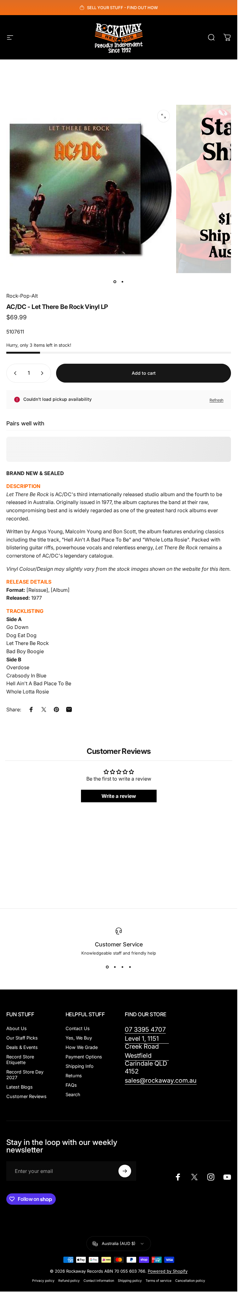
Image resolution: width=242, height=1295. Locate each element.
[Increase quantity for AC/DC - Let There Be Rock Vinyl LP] (43, 373)
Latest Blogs (19, 1087)
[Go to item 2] (122, 282)
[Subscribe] (124, 1171)
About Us (16, 1028)
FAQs (71, 1085)
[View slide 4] (130, 967)
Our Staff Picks (22, 1037)
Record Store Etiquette (20, 1059)
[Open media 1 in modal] (163, 116)
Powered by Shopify (167, 1271)
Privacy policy (43, 1281)
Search (73, 1094)
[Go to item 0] (115, 282)
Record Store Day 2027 (24, 1074)
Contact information (99, 1281)
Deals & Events (22, 1047)
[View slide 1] (107, 967)
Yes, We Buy (79, 1037)
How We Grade (82, 1047)
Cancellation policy (190, 1281)
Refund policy (69, 1281)
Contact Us (78, 1028)
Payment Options (84, 1056)
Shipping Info (80, 1066)
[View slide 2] (115, 967)
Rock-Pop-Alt (22, 296)
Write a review (118, 796)
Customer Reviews (26, 1096)
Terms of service (158, 1281)
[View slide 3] (122, 967)
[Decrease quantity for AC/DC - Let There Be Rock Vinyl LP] (14, 373)
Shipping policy (130, 1281)
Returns (74, 1075)
